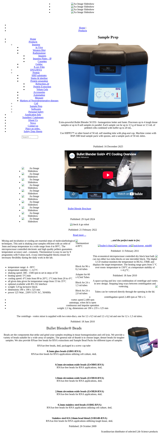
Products (33, 41)
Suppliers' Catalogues (32, 117)
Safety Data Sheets (33, 131)
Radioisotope (39, 53)
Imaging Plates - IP (42, 58)
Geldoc (39, 64)
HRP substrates (39, 75)
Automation (39, 95)
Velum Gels (42, 89)
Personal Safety (36, 111)
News (33, 123)
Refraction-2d (42, 83)
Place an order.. (33, 128)
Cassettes (42, 61)
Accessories (39, 92)
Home (33, 39)
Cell (36, 103)
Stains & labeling (39, 78)
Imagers (42, 55)
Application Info (33, 114)
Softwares (36, 109)
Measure (39, 97)
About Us (33, 120)
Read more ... (79, 235)
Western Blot (39, 50)
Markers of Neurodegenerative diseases (39, 100)
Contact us (33, 125)
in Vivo (39, 47)
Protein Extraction (42, 86)
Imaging (36, 44)
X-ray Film (39, 67)
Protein (36, 72)
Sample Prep (36, 106)
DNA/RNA (36, 69)
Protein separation (39, 81)
